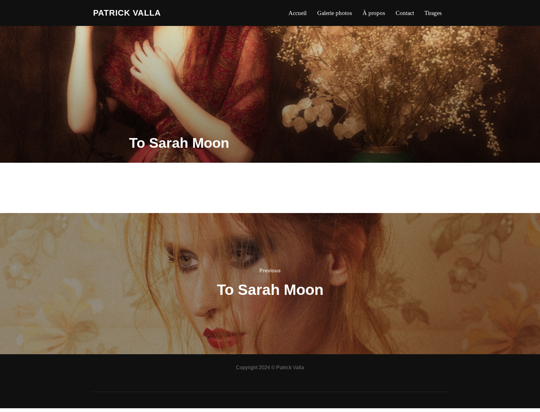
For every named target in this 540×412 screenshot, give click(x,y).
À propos (373, 13)
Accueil (297, 13)
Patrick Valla (127, 12)
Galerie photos (334, 13)
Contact (405, 13)
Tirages (433, 13)
